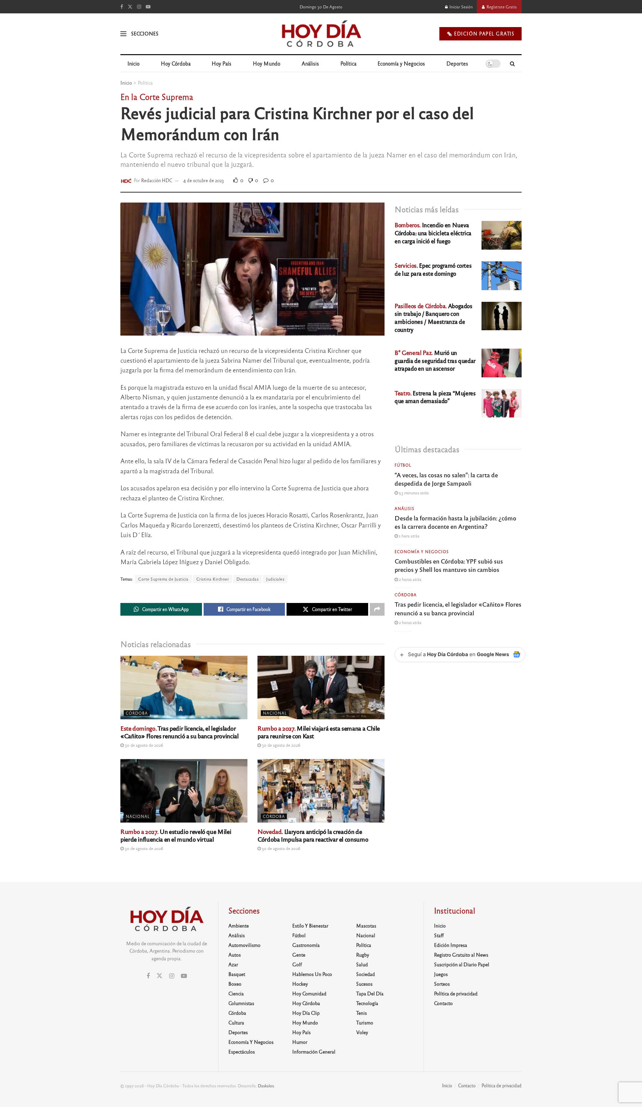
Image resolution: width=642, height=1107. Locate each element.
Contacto (443, 1003)
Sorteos (442, 984)
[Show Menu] (123, 33)
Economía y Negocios (401, 63)
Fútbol (403, 465)
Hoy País (221, 63)
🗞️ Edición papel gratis (480, 33)
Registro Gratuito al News (461, 955)
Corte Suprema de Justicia (163, 579)
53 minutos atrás (413, 492)
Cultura (236, 1022)
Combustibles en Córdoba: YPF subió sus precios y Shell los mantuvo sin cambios (449, 565)
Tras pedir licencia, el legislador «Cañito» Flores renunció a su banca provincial (179, 732)
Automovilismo (244, 945)
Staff (439, 935)
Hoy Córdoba (176, 63)
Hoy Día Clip (306, 1013)
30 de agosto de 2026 (143, 745)
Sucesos (364, 984)
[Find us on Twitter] (130, 6)
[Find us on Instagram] (139, 6)
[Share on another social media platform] (377, 609)
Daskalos (266, 1085)
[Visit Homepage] (320, 33)
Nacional (275, 713)
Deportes (457, 63)
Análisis (310, 63)
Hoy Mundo (266, 63)
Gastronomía (306, 945)
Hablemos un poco (312, 974)
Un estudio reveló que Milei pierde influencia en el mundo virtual (175, 835)
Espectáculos (241, 1052)
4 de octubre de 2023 (203, 180)
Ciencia (236, 993)
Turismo (364, 1022)
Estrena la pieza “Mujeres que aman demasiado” (435, 397)
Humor (299, 1042)
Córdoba (137, 713)
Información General (313, 1052)
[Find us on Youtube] (148, 6)
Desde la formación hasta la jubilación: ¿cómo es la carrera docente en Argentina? (455, 522)
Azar (233, 964)
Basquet (236, 974)
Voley (362, 1032)
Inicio (133, 63)
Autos (234, 955)
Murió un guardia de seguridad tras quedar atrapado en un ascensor (435, 360)
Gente (298, 955)
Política (348, 63)
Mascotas (366, 925)
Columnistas (241, 1003)
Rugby (362, 955)
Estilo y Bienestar (310, 925)
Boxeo (234, 984)
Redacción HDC (157, 180)
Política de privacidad (455, 993)
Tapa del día (370, 993)
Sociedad (365, 974)
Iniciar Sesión (460, 6)
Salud (362, 964)
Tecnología (367, 1003)
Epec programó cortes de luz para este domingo (433, 269)
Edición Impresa (450, 945)
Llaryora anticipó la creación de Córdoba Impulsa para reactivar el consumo (312, 835)
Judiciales (275, 579)
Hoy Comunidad (309, 993)
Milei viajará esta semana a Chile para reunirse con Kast (318, 732)
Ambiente (238, 925)
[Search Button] (512, 63)
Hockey (300, 984)
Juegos (441, 974)
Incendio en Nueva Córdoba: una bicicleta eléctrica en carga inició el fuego (433, 233)
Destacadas (247, 579)
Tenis (361, 1013)
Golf (297, 964)
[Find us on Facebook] (121, 6)
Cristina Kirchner (212, 579)
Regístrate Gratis (501, 6)
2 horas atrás (409, 579)
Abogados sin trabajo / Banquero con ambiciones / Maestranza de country (433, 317)
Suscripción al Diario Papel (461, 964)
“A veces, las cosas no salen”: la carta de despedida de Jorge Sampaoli (446, 479)
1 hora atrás (408, 535)
